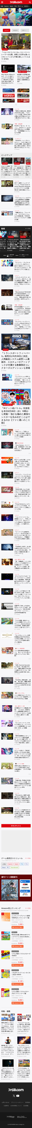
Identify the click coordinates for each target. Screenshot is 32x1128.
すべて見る (28, 228)
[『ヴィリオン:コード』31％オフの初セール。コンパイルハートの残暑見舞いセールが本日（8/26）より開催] (7, 723)
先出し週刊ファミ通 (19, 559)
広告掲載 (25, 1105)
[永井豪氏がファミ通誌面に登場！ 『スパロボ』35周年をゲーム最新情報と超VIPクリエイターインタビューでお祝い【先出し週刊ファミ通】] (7, 708)
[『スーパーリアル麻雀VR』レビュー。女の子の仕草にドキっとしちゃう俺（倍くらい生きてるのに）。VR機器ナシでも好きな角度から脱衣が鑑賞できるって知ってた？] (7, 532)
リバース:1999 (20, 763)
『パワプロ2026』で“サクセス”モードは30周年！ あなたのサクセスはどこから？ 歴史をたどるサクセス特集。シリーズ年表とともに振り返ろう (23, 1072)
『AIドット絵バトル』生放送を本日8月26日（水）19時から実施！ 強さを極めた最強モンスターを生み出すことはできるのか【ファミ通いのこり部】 (15, 415)
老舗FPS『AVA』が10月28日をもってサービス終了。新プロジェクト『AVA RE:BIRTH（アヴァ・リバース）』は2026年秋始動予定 (22, 609)
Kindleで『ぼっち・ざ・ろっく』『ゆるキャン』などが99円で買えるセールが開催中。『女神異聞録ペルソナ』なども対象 (22, 129)
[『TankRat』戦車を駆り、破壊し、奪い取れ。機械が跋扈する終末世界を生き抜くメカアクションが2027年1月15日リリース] (7, 680)
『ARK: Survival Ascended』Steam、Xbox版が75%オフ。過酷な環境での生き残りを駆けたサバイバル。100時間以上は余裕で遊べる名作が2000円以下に (22, 668)
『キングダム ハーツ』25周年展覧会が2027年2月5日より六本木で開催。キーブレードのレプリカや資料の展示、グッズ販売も (22, 638)
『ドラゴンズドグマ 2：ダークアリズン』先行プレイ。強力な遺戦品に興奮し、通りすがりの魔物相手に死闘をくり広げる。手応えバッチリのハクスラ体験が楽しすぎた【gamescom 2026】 (13, 244)
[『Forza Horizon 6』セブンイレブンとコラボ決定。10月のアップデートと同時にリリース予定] (7, 504)
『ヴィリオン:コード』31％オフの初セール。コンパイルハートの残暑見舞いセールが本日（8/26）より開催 (22, 725)
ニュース (5, 49)
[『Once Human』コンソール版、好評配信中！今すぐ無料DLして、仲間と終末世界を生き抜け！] (7, 445)
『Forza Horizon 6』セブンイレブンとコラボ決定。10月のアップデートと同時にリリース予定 (22, 506)
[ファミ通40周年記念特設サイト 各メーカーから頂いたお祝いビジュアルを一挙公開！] (7, 650)
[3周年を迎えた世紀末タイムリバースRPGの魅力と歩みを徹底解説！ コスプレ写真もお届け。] (7, 766)
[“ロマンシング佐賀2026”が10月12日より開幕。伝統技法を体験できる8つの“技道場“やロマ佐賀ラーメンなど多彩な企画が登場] (7, 810)
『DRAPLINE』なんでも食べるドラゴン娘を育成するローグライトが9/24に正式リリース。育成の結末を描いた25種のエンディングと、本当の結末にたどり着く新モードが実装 (22, 492)
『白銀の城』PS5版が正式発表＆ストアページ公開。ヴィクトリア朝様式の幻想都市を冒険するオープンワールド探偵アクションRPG (22, 783)
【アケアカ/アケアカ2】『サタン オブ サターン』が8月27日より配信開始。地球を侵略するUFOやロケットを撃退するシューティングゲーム (22, 579)
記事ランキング (25, 30)
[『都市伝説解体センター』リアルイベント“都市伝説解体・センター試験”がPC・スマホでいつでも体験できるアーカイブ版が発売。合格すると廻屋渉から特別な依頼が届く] (7, 736)
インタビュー (18, 138)
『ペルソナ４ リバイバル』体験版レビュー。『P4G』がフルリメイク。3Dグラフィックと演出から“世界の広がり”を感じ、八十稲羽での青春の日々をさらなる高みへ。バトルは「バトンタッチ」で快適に (22, 520)
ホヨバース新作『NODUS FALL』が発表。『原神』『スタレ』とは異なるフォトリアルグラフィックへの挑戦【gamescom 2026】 (7, 170)
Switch (11, 6)
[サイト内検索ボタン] (30, 2)
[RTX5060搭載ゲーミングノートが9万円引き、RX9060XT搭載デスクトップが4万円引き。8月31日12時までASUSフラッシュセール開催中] (7, 307)
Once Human (20, 443)
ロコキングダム (20, 693)
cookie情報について (16, 1105)
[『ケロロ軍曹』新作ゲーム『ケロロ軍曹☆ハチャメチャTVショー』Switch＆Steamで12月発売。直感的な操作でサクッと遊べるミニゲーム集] (7, 621)
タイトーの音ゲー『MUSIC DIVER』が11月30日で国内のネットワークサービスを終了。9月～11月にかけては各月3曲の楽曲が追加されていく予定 (22, 754)
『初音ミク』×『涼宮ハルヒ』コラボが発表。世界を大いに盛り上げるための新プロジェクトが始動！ (22, 434)
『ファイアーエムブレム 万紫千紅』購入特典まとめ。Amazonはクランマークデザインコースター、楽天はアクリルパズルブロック (23, 1027)
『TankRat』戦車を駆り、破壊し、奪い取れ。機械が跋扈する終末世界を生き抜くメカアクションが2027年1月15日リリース (22, 683)
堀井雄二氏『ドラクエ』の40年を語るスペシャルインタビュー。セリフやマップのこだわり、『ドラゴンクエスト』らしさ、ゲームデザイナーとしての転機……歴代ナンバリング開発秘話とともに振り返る (7, 1050)
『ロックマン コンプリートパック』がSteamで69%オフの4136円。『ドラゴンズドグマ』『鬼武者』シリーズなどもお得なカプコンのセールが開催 (22, 325)
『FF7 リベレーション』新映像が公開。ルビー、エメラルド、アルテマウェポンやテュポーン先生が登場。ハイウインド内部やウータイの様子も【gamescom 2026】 (19, 170)
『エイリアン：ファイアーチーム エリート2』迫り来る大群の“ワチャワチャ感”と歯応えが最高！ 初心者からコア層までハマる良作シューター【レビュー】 (22, 478)
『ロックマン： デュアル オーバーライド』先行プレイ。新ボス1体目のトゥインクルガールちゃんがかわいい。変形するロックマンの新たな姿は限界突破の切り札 (15, 21)
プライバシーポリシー (17, 1102)
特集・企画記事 (18, 124)
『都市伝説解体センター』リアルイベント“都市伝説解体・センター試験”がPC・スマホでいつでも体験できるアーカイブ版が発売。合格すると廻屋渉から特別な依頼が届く (22, 739)
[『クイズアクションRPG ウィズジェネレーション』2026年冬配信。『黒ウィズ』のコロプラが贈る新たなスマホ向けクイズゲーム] (7, 377)
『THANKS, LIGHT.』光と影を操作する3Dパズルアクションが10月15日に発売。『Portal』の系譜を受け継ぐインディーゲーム (22, 550)
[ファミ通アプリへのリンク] (10, 1117)
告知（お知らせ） (7, 404)
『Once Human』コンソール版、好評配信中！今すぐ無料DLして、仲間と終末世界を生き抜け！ (22, 447)
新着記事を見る (16, 826)
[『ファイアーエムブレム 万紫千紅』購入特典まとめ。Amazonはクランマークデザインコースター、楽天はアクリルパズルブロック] (24, 1017)
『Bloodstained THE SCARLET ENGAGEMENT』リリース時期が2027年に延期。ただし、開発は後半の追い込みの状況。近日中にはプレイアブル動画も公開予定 (25, 244)
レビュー (5, 17)
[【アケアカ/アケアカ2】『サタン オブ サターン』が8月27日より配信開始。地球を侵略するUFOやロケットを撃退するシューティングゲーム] (7, 576)
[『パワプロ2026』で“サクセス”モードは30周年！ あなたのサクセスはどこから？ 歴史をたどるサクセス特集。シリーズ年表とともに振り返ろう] (24, 1063)
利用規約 (27, 1102)
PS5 (15, 6)
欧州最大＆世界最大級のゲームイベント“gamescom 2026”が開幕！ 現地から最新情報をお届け (23, 78)
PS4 (26, 864)
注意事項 (6, 1105)
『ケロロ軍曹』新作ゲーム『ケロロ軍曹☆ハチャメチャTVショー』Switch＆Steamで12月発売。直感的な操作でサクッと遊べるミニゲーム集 (22, 624)
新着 (2, 6)
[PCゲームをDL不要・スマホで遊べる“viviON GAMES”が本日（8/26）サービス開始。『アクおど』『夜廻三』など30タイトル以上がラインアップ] (7, 460)
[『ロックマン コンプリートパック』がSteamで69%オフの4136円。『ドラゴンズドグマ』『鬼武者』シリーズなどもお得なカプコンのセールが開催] (7, 322)
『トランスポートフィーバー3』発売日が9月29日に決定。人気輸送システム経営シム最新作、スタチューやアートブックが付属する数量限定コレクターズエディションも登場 (15, 360)
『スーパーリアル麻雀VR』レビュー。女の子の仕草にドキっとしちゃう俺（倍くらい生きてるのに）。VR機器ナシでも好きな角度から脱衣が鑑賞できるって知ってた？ (22, 535)
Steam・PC (5, 867)
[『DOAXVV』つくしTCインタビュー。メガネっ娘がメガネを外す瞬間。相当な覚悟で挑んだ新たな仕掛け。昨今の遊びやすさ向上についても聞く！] (7, 141)
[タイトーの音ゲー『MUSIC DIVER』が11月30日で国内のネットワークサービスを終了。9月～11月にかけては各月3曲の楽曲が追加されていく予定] (7, 751)
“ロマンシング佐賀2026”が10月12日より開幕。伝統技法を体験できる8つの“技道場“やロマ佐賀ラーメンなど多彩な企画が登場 (22, 813)
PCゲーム (20, 6)
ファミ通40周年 (21, 648)
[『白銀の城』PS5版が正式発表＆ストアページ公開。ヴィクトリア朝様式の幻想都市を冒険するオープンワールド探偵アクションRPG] (7, 781)
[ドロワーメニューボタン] (2, 2)
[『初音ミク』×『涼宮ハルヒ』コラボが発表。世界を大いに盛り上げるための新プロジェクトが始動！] (7, 432)
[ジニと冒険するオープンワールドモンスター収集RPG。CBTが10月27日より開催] (7, 695)
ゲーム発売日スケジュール (12, 858)
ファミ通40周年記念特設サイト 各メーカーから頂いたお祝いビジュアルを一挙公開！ (22, 653)
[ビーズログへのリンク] (22, 1117)
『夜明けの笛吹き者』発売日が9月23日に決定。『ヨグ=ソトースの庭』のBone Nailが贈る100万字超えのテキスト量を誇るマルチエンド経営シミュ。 (22, 114)
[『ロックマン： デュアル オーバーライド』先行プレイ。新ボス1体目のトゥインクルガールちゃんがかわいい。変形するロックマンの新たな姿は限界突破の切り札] (16, 17)
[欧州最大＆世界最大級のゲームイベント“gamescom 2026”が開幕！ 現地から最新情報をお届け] (24, 68)
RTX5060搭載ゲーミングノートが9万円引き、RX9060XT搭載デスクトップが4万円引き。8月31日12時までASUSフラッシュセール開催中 (22, 310)
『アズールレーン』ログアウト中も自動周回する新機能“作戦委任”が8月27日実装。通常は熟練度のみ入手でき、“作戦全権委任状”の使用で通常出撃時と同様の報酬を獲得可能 (22, 201)
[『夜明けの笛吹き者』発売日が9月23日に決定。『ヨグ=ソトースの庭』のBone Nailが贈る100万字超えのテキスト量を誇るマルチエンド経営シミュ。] (7, 111)
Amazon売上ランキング (11, 908)
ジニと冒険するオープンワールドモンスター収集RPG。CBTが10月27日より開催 (22, 696)
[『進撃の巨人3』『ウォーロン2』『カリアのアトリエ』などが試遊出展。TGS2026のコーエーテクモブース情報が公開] (7, 213)
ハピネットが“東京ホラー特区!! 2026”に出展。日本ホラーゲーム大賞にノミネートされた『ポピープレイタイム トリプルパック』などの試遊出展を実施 (22, 594)
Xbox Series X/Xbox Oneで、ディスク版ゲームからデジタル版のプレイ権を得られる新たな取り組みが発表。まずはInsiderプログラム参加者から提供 (7, 79)
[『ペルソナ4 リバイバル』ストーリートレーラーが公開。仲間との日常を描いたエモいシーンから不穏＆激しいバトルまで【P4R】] (16, 41)
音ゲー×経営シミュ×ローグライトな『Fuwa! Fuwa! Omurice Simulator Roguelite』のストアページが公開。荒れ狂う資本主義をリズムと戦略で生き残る (22, 186)
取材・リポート (22, 71)
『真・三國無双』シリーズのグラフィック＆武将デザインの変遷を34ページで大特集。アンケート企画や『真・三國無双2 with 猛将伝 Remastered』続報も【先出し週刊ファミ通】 (22, 565)
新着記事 (15, 30)
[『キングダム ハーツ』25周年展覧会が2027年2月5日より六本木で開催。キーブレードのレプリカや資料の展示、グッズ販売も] (7, 636)
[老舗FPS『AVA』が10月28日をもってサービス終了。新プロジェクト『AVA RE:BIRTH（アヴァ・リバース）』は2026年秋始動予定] (7, 606)
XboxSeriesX (14, 867)
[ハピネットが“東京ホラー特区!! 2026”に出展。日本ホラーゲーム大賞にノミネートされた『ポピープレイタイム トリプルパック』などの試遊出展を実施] (7, 591)
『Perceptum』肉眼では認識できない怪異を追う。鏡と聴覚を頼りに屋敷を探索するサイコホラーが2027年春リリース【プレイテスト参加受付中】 (22, 798)
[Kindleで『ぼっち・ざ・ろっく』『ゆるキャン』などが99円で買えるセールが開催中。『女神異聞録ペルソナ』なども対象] (7, 126)
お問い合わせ (5, 1102)
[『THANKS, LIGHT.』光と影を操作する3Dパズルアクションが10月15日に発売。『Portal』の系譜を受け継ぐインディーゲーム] (7, 547)
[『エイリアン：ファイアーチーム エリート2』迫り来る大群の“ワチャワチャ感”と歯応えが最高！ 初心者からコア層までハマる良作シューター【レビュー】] (7, 475)
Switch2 (6, 6)
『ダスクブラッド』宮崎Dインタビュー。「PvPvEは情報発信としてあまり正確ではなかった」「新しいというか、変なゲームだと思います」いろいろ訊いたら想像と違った (7, 1072)
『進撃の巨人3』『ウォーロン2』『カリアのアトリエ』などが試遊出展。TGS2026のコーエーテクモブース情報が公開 (22, 216)
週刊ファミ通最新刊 (9, 877)
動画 (3, 228)
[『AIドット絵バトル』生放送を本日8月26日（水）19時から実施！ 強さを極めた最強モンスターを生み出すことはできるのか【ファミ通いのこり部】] (16, 397)
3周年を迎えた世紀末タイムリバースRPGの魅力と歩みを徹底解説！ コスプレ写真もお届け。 (22, 768)
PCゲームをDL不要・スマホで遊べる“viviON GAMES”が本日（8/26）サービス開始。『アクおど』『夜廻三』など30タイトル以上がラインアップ (22, 463)
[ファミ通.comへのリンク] (16, 2)
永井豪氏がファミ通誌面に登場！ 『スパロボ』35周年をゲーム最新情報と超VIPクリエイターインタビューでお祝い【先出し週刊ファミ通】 (22, 711)
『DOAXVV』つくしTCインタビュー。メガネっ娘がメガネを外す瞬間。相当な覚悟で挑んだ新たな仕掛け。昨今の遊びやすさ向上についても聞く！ (22, 144)
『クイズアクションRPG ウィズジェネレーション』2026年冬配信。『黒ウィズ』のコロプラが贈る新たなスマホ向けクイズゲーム (22, 380)
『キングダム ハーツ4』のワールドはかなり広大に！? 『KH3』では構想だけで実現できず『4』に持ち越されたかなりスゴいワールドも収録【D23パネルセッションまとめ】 (23, 1050)
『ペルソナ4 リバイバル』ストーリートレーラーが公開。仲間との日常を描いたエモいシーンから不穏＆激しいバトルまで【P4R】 (15, 55)
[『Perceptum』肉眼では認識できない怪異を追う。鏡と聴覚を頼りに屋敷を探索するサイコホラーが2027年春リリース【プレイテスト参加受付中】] (7, 795)
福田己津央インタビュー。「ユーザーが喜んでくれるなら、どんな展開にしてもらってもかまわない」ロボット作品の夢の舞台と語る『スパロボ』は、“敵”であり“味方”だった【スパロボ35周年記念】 (7, 1027)
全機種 (4, 864)
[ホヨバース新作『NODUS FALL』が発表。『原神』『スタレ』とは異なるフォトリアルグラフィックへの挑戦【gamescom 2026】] (7, 161)
